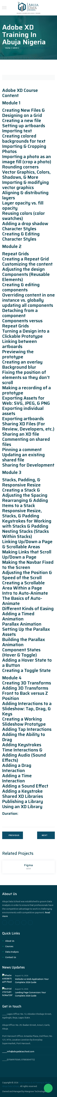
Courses (9, 946)
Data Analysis (12, 952)
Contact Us (10, 957)
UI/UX (28, 869)
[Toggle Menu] (4, 7)
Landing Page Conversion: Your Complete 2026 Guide (30, 994)
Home (7, 48)
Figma (28, 865)
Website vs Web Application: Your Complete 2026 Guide (32, 980)
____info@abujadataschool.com (18, 1051)
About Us (9, 941)
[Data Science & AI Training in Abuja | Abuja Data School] (28, 7)
